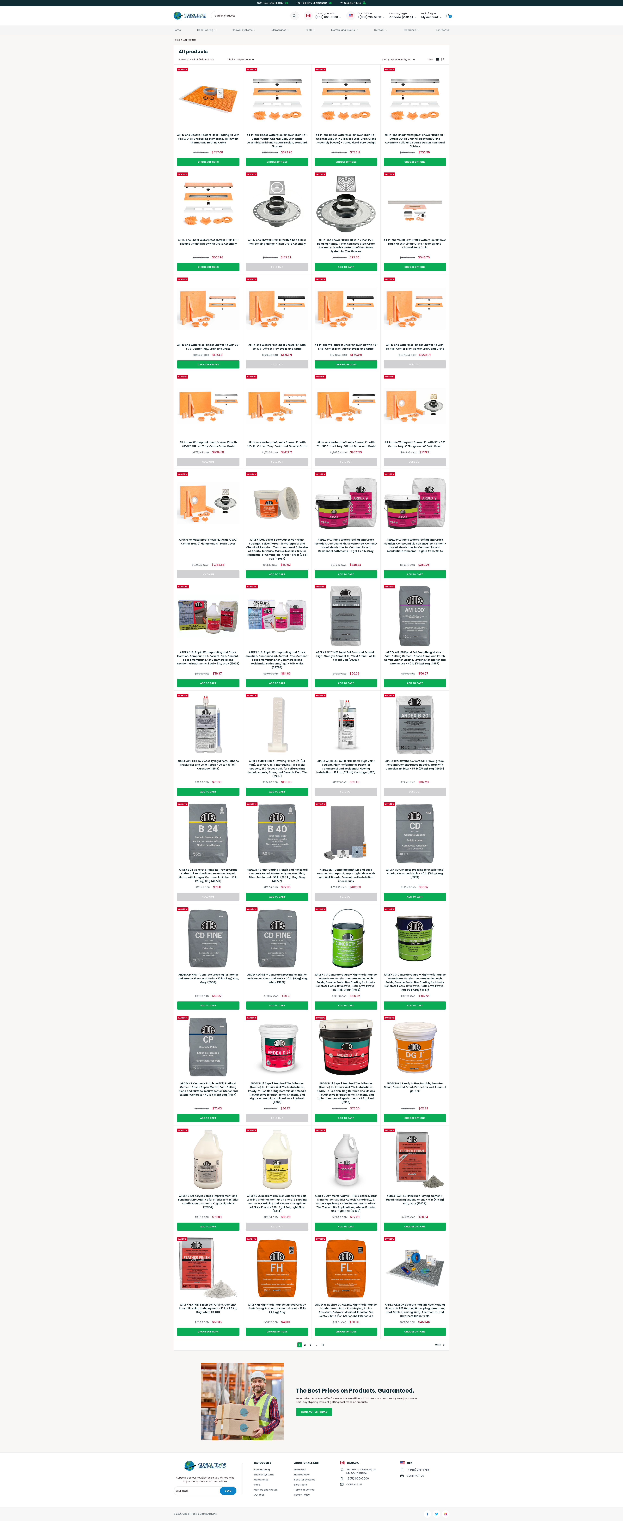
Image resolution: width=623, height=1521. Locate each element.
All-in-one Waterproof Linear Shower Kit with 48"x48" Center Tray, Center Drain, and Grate (414, 346)
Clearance (409, 30)
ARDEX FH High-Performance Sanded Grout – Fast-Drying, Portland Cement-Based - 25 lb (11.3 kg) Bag (277, 1308)
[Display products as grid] (437, 59)
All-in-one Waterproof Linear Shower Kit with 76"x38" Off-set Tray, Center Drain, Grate (208, 444)
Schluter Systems (304, 1479)
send (228, 1490)
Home (177, 30)
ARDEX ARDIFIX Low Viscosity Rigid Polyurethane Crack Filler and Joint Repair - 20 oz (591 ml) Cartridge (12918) (208, 764)
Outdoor (379, 30)
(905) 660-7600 (357, 1478)
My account (429, 17)
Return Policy (302, 1494)
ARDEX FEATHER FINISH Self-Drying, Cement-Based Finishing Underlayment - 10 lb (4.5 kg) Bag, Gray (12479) (414, 1199)
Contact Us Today (314, 1412)
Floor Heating (205, 30)
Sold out (277, 267)
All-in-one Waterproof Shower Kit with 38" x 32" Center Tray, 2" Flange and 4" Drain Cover (415, 444)
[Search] (294, 16)
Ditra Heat (300, 1469)
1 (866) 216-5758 (418, 1470)
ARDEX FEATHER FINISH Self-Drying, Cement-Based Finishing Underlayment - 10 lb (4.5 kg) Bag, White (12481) (208, 1308)
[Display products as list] (442, 59)
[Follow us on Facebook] (427, 1514)
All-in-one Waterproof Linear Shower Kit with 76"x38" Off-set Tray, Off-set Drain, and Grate (346, 444)
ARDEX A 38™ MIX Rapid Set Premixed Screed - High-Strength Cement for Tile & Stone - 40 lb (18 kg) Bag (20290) (346, 656)
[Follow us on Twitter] (436, 1514)
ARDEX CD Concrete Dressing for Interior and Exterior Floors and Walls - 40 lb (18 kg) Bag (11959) (414, 873)
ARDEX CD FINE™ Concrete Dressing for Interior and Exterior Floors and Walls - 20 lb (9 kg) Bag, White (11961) (277, 978)
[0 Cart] (447, 15)
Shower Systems (242, 30)
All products (189, 39)
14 (322, 1344)
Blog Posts (300, 1484)
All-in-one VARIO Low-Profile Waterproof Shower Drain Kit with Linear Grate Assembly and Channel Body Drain (415, 243)
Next (438, 1344)
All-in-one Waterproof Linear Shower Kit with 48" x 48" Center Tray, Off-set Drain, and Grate (346, 346)
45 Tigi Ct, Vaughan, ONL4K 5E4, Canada (361, 1471)
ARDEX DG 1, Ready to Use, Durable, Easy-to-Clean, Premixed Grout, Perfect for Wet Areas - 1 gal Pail (415, 1087)
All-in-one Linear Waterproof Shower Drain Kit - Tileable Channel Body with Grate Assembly (208, 241)
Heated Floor (302, 1474)
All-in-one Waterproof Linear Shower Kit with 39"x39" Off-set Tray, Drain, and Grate (277, 346)
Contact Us (442, 30)
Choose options (208, 162)
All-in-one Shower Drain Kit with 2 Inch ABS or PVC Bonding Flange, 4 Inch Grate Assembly (277, 241)
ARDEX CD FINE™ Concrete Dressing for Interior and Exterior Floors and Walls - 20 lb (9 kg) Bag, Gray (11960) (208, 978)
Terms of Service (304, 1489)
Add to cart (346, 267)
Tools (308, 30)
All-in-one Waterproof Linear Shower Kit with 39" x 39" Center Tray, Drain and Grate (208, 346)
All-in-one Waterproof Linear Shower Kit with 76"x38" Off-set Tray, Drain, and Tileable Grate (277, 444)
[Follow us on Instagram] (445, 1514)
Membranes (279, 30)
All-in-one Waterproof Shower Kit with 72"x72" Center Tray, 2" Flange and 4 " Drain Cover (208, 541)
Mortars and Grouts (343, 30)
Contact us (354, 1484)
